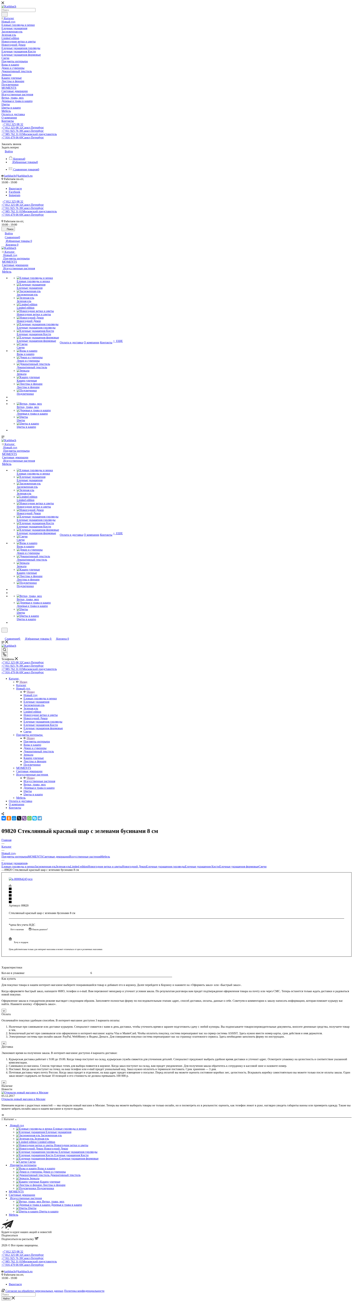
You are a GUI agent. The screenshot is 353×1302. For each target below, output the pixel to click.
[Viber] (24, 818)
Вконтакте (15, 188)
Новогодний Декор (134, 866)
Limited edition (79, 866)
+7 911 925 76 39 (22, 130)
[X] (19, 818)
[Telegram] (40, 818)
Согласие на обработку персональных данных (34, 1290)
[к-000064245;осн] (21, 879)
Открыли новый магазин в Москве (23, 1099)
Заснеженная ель (45, 866)
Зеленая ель (63, 866)
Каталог (21, 685)
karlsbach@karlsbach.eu (18, 175)
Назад (23, 681)
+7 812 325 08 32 (12, 124)
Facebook (14, 191)
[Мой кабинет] (3, 634)
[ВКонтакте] (3, 818)
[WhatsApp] (29, 818)
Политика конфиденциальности (84, 1290)
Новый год (30, 695)
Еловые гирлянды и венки (18, 866)
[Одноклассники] (9, 818)
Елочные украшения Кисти (202, 866)
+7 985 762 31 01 (29, 134)
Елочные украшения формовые (239, 866)
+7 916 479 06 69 (22, 137)
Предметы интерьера (37, 741)
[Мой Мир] (14, 818)
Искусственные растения (39, 781)
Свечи (263, 866)
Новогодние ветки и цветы (105, 866)
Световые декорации (56, 856)
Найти (6, 1298)
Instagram (14, 195)
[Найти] (4, 14)
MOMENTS (35, 856)
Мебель (105, 856)
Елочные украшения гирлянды (165, 866)
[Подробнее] (2, 1114)
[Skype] (34, 818)
